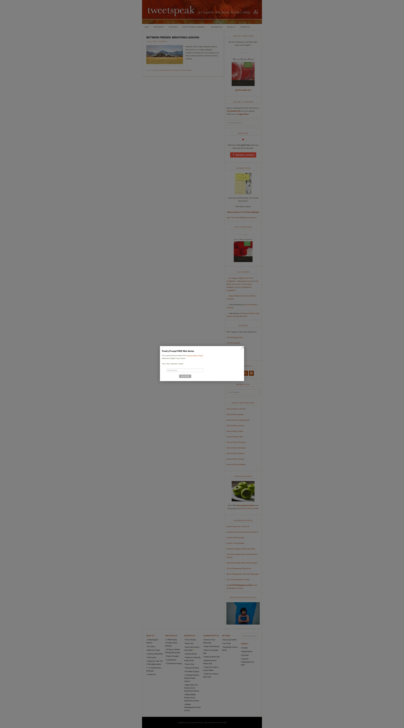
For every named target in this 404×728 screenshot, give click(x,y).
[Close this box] (241, 348)
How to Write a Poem (195, 355)
